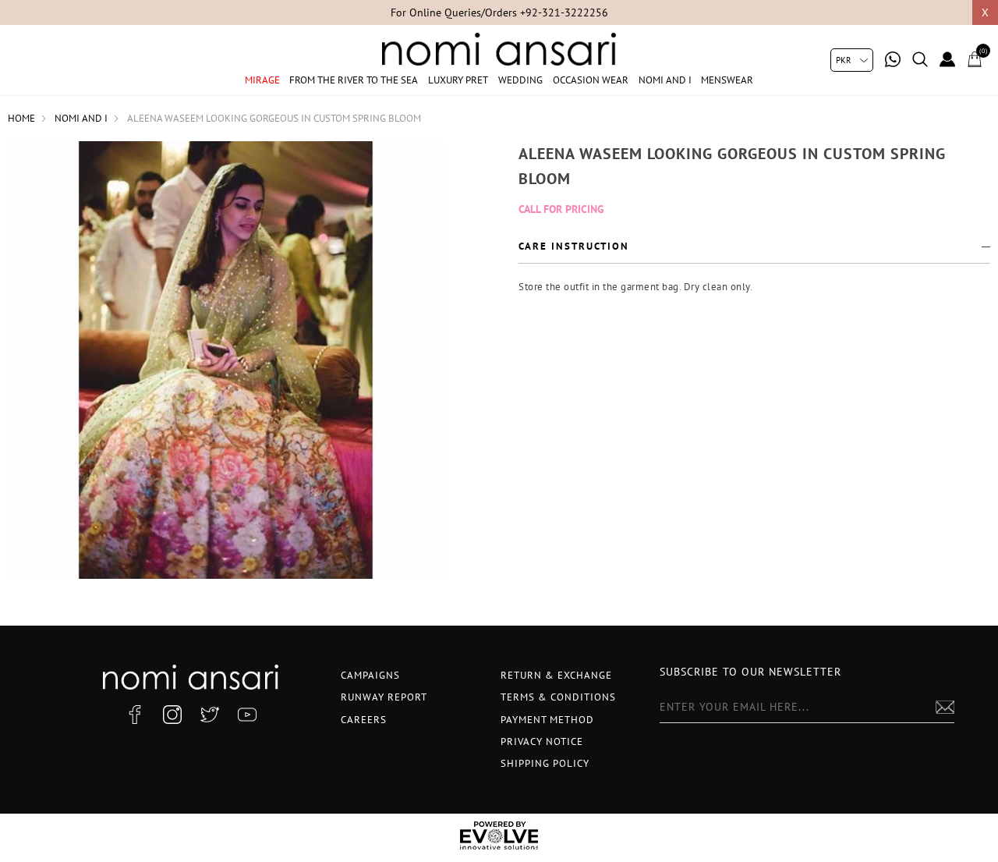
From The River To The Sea (353, 80)
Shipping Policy (545, 763)
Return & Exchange (556, 675)
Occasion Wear (590, 80)
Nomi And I (665, 80)
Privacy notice (542, 741)
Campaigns (370, 675)
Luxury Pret (458, 80)
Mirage (262, 80)
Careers (364, 719)
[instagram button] (172, 714)
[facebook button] (135, 714)
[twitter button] (209, 714)
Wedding (520, 80)
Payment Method (547, 719)
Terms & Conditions (558, 697)
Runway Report (384, 697)
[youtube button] (247, 714)
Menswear (727, 80)
